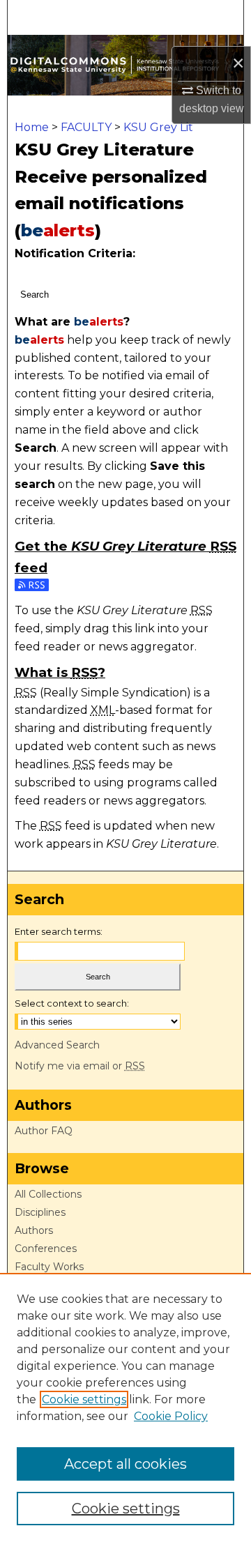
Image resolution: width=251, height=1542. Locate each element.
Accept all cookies (125, 1464)
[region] (125, 1407)
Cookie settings (84, 1399)
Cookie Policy (171, 1416)
